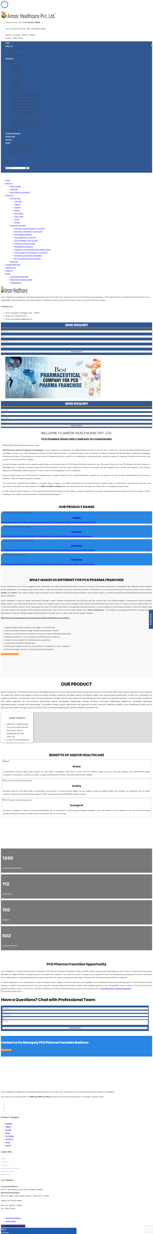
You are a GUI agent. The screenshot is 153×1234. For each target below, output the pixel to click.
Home (7, 43)
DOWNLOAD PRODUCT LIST (14, 1226)
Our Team (13, 52)
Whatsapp (5, 1232)
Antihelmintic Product (23, 111)
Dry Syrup (76, 559)
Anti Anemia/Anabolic (22, 99)
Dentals (17, 71)
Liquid (16, 83)
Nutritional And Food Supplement (27, 124)
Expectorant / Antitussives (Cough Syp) (29, 121)
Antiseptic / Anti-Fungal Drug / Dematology (32, 250)
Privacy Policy (10, 1221)
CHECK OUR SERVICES (10, 654)
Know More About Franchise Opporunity (115, 989)
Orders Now (10, 136)
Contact (8, 140)
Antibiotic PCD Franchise (23, 108)
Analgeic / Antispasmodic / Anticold (28, 93)
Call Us (3, 1229)
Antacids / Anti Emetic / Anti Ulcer (27, 96)
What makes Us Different (19, 55)
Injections (18, 80)
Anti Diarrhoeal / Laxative (24, 102)
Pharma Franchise (12, 133)
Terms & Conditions (13, 1218)
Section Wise (14, 62)
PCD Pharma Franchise (18, 146)
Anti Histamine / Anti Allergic (25, 105)
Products (9, 58)
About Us (9, 46)
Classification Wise (17, 90)
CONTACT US (6, 1050)
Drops (16, 74)
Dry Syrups (18, 77)
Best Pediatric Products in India (26, 127)
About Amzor (15, 49)
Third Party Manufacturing (20, 149)
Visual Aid (14, 130)
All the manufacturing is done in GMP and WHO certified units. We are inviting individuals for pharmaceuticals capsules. (46, 536)
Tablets (17, 68)
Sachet (17, 87)
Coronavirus (15, 152)
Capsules (18, 65)
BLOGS (7, 143)
